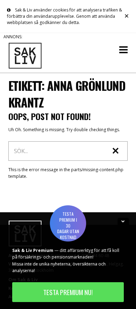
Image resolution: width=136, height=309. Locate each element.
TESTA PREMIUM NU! (68, 292)
